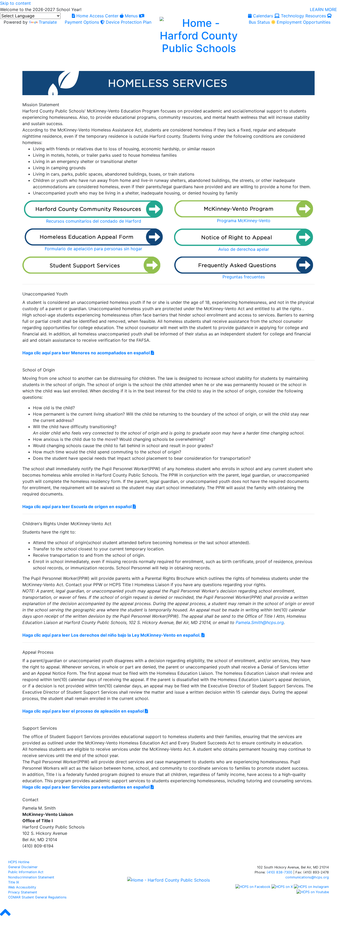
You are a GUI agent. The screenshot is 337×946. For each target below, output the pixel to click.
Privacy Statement (22, 892)
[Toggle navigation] (10, 65)
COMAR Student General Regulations (37, 897)
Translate (48, 22)
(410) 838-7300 (279, 872)
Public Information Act (25, 872)
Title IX (13, 882)
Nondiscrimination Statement (31, 877)
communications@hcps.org (307, 877)
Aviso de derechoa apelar (243, 249)
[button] (5, 917)
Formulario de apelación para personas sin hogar (93, 248)
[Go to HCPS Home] (198, 34)
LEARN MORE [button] (323, 9)
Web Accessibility (22, 887)
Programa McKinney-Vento (243, 220)
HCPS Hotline (18, 862)
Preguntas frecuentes (243, 276)
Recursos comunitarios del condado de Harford (93, 221)
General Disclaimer (23, 867)
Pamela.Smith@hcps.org (260, 622)
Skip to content (15, 3)
